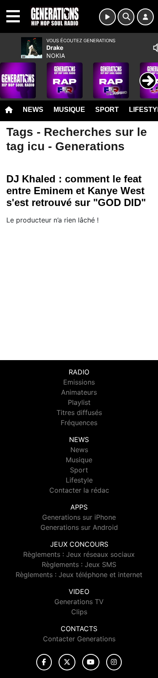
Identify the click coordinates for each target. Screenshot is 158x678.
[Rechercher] (126, 16)
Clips (79, 611)
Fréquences (79, 422)
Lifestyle (79, 480)
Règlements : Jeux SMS (79, 564)
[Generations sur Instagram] (114, 662)
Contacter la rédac (79, 490)
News (33, 109)
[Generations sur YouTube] (90, 662)
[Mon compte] (145, 16)
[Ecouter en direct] (107, 16)
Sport (107, 109)
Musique (69, 109)
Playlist (79, 402)
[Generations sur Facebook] (44, 662)
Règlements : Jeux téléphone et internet (79, 574)
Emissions (79, 382)
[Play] (11, 74)
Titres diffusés (79, 412)
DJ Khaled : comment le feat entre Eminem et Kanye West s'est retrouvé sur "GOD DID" (76, 190)
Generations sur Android (79, 527)
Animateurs (79, 392)
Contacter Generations (79, 639)
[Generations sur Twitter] (67, 662)
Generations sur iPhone (79, 517)
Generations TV (79, 601)
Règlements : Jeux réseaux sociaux (79, 554)
